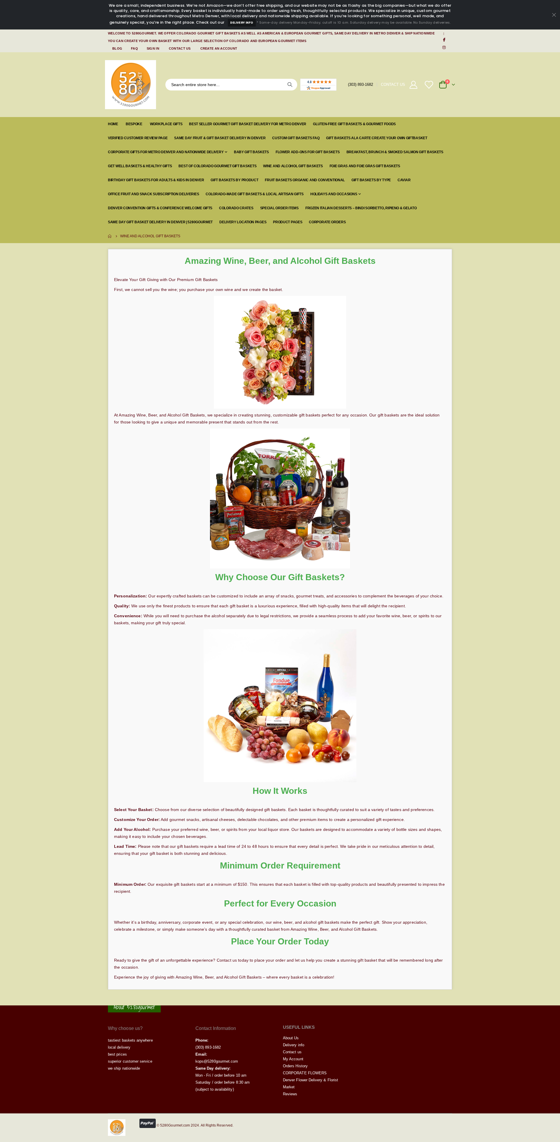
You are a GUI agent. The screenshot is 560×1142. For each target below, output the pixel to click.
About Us (291, 1038)
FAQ (134, 48)
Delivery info (293, 1045)
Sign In (153, 48)
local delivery (119, 1047)
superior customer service (130, 1061)
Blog (117, 48)
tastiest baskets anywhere (130, 1040)
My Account (293, 1059)
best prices (117, 1054)
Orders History (295, 1066)
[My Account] (413, 85)
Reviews (290, 1094)
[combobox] (231, 84)
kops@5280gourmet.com (216, 1061)
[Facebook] (444, 40)
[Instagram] (444, 47)
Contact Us (180, 48)
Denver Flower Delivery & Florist (310, 1080)
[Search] (290, 84)
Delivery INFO (241, 22)
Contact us (292, 1052)
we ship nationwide (124, 1068)
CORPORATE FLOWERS (305, 1073)
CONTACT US (393, 85)
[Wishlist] (429, 85)
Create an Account (218, 48)
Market (289, 1087)
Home (110, 236)
